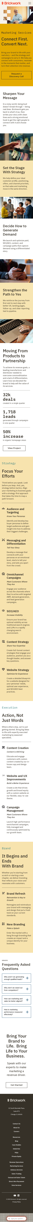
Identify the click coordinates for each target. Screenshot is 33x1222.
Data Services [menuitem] (16, 1185)
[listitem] (15, 1195)
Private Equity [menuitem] (16, 1156)
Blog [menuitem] (16, 1141)
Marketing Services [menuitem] (16, 1166)
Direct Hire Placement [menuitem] (16, 1181)
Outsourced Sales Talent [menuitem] (16, 1177)
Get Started (16, 1085)
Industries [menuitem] (16, 1149)
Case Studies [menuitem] (16, 1145)
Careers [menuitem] (16, 1131)
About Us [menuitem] (16, 1127)
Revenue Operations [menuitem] (16, 1162)
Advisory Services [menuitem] (16, 1170)
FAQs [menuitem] (16, 1152)
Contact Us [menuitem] (16, 1124)
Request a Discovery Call (16, 75)
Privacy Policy (16, 1202)
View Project (14, 448)
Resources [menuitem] (16, 1137)
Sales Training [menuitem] (16, 1174)
